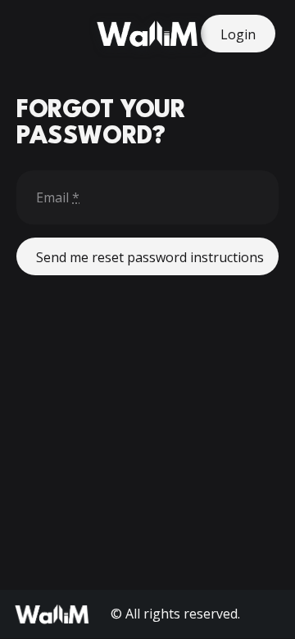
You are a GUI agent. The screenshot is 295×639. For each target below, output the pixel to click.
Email (57, 197)
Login (238, 34)
